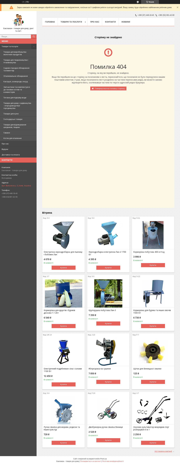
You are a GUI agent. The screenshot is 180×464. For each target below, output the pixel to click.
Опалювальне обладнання (16, 76)
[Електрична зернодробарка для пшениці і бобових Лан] (63, 235)
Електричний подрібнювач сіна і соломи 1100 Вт (63, 369)
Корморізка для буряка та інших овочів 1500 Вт (152, 311)
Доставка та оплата (11, 154)
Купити (63, 267)
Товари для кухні (11, 113)
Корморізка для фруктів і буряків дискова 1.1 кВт (59, 311)
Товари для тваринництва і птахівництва (16, 61)
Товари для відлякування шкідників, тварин (15, 125)
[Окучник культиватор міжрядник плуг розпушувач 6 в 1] (153, 410)
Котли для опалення (13, 138)
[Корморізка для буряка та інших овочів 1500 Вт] (153, 293)
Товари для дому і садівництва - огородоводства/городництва (17, 105)
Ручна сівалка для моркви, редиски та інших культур (62, 428)
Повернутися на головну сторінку (110, 88)
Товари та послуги (10, 46)
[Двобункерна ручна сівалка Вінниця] (108, 410)
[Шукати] (34, 36)
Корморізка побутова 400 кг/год (148, 252)
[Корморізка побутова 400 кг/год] (153, 235)
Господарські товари (13, 119)
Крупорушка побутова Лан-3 (102, 310)
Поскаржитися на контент (90, 461)
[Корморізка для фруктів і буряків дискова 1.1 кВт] (63, 293)
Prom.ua (103, 459)
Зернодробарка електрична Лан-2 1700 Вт (107, 253)
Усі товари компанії (163, 451)
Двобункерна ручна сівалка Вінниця (106, 427)
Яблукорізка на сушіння (100, 368)
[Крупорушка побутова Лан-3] (108, 293)
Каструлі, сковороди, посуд (16, 81)
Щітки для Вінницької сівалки (147, 368)
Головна (50, 22)
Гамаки (7, 132)
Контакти (110, 22)
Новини (126, 22)
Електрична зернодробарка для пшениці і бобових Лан (63, 253)
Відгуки (5, 149)
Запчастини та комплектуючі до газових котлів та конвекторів (17, 89)
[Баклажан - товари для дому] (18, 20)
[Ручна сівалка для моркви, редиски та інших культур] (63, 410)
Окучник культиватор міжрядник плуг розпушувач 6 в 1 (151, 428)
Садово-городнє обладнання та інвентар (16, 69)
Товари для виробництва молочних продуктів (15, 53)
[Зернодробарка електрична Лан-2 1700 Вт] (108, 235)
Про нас (5, 143)
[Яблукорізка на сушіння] (108, 352)
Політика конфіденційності (113, 461)
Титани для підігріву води (15, 97)
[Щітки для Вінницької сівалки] (153, 352)
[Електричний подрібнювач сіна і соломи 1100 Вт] (63, 352)
